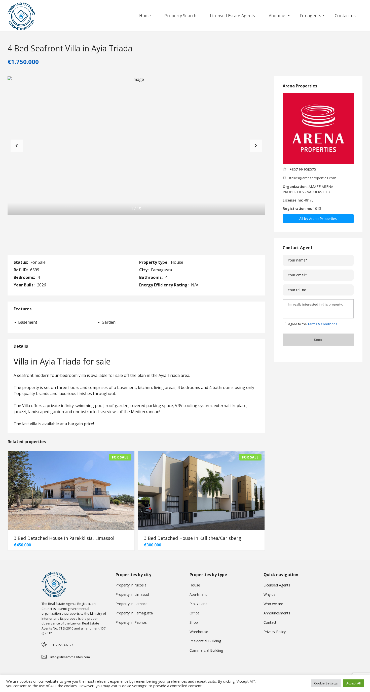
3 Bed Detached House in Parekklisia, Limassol (64, 538)
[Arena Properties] (318, 128)
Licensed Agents (277, 585)
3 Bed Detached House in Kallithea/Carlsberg (192, 538)
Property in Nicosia (131, 585)
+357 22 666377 (61, 645)
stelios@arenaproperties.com (312, 178)
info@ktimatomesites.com (70, 657)
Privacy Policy (275, 631)
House (195, 585)
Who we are (273, 603)
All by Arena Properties (318, 218)
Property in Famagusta (134, 613)
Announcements (277, 613)
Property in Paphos (131, 622)
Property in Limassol (132, 594)
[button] (256, 146)
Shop (194, 622)
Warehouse (199, 631)
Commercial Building (206, 650)
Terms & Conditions (322, 324)
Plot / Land (198, 603)
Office (194, 613)
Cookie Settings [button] (326, 683)
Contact (270, 622)
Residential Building (205, 641)
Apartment (198, 594)
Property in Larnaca (131, 603)
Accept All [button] (353, 683)
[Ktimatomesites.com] (21, 15)
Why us (269, 594)
